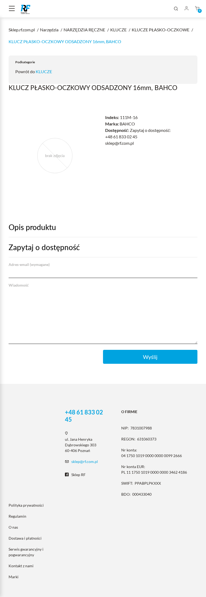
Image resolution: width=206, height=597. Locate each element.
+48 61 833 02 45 (84, 416)
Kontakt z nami (21, 565)
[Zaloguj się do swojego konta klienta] (186, 8)
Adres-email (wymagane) (29, 264)
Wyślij (150, 357)
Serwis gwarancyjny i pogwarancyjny (26, 552)
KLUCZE (44, 71)
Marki (14, 576)
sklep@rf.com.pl (84, 461)
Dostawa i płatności (25, 538)
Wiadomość (19, 285)
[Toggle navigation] (12, 9)
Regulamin (17, 516)
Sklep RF (78, 474)
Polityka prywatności (26, 505)
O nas (13, 527)
